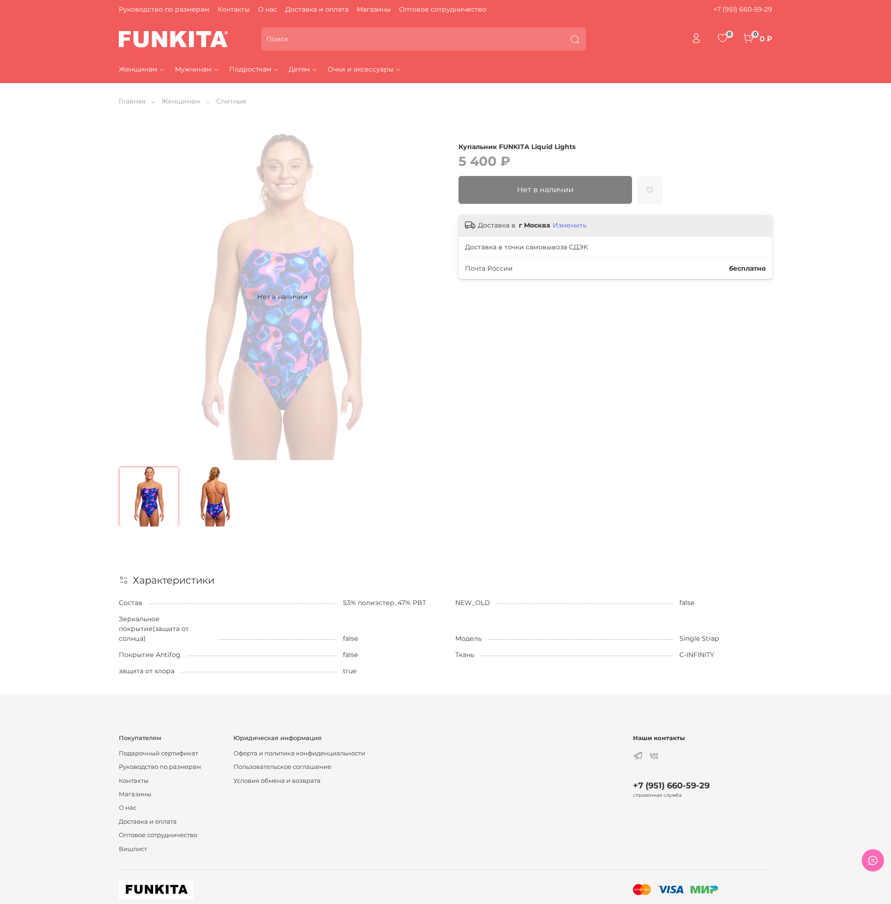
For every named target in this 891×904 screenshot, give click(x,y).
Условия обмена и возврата (277, 780)
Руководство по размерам (164, 9)
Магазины (374, 9)
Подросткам (250, 69)
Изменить (570, 225)
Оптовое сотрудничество (442, 9)
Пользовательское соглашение (282, 766)
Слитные (231, 101)
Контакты (234, 9)
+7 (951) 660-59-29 (742, 9)
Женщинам (138, 69)
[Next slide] (432, 296)
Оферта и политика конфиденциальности (299, 753)
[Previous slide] (132, 296)
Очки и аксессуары (361, 69)
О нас (267, 9)
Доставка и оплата (317, 9)
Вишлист (133, 848)
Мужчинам (193, 69)
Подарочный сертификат (158, 753)
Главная (132, 101)
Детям (299, 69)
